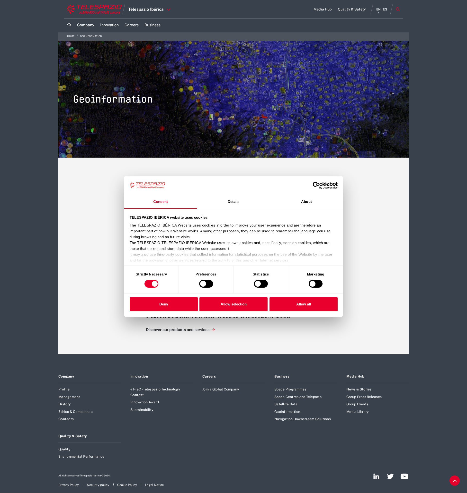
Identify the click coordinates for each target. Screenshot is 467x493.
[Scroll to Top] (454, 480)
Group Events (357, 404)
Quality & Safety (72, 436)
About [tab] (306, 201)
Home (71, 36)
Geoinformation (287, 412)
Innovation (139, 376)
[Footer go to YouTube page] (404, 476)
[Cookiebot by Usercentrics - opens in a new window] (316, 185)
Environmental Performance (81, 456)
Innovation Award (144, 402)
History (64, 404)
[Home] (69, 25)
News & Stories (359, 389)
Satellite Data (286, 404)
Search (398, 9)
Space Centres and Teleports (298, 397)
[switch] (206, 284)
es (385, 9)
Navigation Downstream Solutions (302, 419)
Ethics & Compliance (75, 412)
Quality (64, 449)
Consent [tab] (160, 201)
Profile (64, 389)
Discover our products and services (178, 329)
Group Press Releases (364, 397)
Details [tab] (234, 201)
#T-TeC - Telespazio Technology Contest (155, 392)
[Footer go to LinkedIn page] (376, 476)
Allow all (303, 304)
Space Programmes (290, 389)
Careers (209, 376)
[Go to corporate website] (93, 9)
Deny (163, 304)
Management (69, 397)
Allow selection (234, 304)
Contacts (66, 419)
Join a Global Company (220, 389)
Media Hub (355, 376)
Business (281, 376)
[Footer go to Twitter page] (390, 476)
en (378, 9)
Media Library (357, 412)
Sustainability (141, 410)
